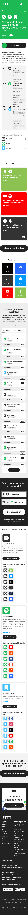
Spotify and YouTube (19, 839)
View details (7, 344)
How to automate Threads (8, 879)
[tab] (3, 330)
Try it (22, 344)
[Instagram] (10, 908)
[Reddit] (25, 908)
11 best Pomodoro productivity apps (11, 877)
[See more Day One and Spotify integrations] (8, 741)
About (20, 902)
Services (4, 824)
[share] (25, 11)
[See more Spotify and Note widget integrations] (8, 664)
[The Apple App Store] (8, 889)
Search (3, 838)
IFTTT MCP (4, 831)
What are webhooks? (7, 874)
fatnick (5, 35)
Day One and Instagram (20, 855)
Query (10, 385)
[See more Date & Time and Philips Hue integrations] (8, 587)
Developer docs (6, 843)
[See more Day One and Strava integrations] (8, 747)
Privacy (14, 902)
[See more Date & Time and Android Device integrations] (8, 570)
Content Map (5, 836)
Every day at (16, 68)
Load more (14, 469)
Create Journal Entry (19, 109)
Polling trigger (12, 395)
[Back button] (3, 11)
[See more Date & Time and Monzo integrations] (8, 593)
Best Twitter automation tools (9, 865)
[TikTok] (21, 908)
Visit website (6, 632)
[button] (25, 4)
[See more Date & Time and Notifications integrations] (8, 576)
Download (5, 701)
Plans (3, 841)
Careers (12, 899)
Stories (3, 826)
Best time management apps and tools (12, 867)
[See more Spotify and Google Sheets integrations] (8, 658)
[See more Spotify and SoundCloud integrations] (8, 653)
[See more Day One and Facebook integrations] (8, 718)
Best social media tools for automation (12, 884)
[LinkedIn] (7, 908)
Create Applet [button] (14, 512)
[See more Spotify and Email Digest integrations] (8, 676)
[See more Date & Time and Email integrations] (8, 599)
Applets (4, 829)
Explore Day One (10, 706)
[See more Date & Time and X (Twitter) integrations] (8, 581)
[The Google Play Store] (20, 889)
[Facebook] (3, 908)
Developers (5, 899)
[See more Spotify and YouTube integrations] (8, 647)
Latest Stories (7, 860)
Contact (8, 902)
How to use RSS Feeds (8, 872)
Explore (4, 822)
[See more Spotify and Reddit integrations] (8, 670)
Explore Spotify (9, 637)
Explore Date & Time (11, 558)
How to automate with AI (8, 863)
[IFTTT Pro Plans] (11, 35)
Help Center (5, 833)
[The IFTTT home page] (6, 3)
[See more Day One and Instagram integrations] (8, 724)
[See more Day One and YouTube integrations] (8, 735)
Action (10, 340)
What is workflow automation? (10, 870)
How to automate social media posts (11, 882)
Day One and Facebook (20, 853)
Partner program (21, 899)
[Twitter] (17, 908)
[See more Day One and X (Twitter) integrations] (8, 729)
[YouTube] (14, 908)
